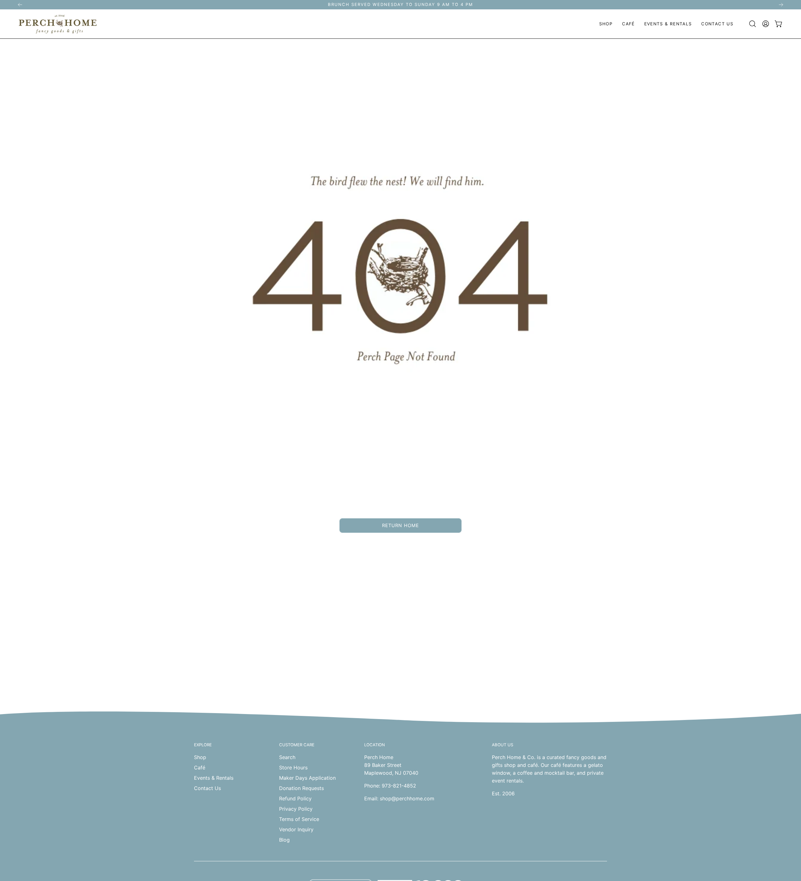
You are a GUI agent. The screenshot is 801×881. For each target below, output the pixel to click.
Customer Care (296, 744)
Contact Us (207, 788)
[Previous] (20, 5)
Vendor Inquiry (296, 829)
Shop (200, 757)
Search (287, 757)
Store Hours (293, 767)
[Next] (781, 5)
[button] (605, 23)
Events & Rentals (213, 778)
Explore (203, 744)
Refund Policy (295, 798)
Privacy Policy (296, 809)
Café (199, 767)
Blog (284, 840)
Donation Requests (301, 788)
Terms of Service (299, 819)
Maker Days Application (307, 778)
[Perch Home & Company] (58, 24)
